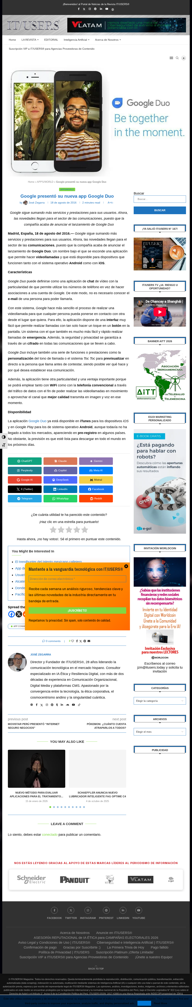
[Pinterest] (95, 8)
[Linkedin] (101, 8)
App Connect (21, 626)
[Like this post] (72, 641)
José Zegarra (40, 654)
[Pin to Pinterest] (84, 641)
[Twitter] (84, 8)
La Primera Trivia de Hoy (125, 947)
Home (12, 39)
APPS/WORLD (45, 181)
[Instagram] (90, 8)
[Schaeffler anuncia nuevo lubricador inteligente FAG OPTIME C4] (97, 769)
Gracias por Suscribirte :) (81, 947)
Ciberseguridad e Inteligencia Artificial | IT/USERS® (135, 942)
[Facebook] (79, 8)
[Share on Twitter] (80, 641)
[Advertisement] (160, 782)
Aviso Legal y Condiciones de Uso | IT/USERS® (54, 942)
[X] (19, 614)
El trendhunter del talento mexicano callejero (48, 562)
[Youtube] (106, 8)
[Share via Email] (89, 641)
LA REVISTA (29, 39)
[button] (13, 778)
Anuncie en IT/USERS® (114, 933)
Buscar (139, 193)
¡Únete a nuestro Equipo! (153, 957)
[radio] (53, 530)
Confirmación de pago (40, 947)
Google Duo (37, 421)
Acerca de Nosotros (106, 39)
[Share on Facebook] (77, 641)
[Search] (177, 57)
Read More (160, 1003)
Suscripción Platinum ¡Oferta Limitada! (125, 952)
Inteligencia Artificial (75, 39)
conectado (50, 834)
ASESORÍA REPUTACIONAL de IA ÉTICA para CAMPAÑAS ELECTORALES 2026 (96, 938)
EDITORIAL (51, 39)
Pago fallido (159, 947)
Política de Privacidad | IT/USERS (64, 952)
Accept (144, 1003)
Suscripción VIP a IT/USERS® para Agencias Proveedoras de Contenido (51, 48)
